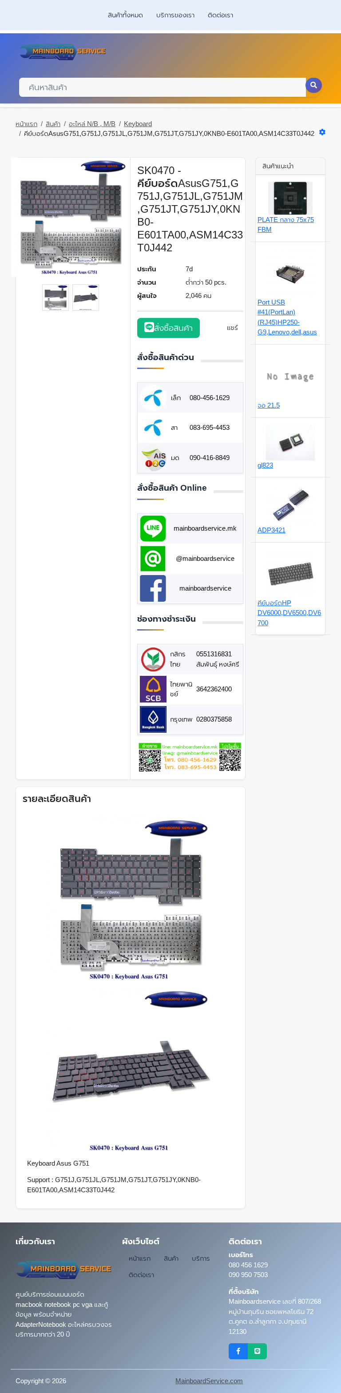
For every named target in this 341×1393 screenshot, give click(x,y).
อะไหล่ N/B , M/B (92, 123)
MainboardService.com (209, 1381)
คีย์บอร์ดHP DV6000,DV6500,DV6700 (289, 613)
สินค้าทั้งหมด (125, 15)
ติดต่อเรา (220, 15)
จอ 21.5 (269, 405)
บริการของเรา (175, 15)
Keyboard (138, 123)
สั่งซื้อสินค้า (173, 328)
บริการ (201, 1258)
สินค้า (53, 123)
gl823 (265, 465)
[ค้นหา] (313, 85)
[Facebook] (238, 1351)
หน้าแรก (26, 123)
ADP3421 (271, 530)
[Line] (257, 1351)
